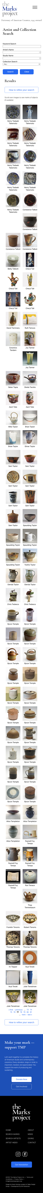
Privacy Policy (18, 1179)
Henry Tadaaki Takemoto (13, 122)
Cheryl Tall (30, 269)
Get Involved (21, 1086)
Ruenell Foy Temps (30, 842)
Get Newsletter (21, 1164)
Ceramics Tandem (13, 349)
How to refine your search (21, 90)
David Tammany (13, 328)
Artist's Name (8, 50)
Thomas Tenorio (13, 947)
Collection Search (10, 61)
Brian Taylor (13, 446)
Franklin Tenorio (13, 927)
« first (11, 1010)
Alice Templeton (13, 821)
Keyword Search (9, 44)
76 (14, 1012)
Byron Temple (13, 644)
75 (11, 1012)
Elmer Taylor (30, 446)
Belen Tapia (13, 387)
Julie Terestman (13, 1006)
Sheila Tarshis (30, 387)
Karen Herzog (16, 1184)
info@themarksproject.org (14, 1181)
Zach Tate (13, 407)
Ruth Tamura (30, 328)
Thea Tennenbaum (30, 906)
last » (30, 1015)
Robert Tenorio (30, 927)
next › (24, 1015)
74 (31, 1010)
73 (28, 1010)
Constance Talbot (30, 229)
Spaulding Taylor (13, 545)
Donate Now (21, 1079)
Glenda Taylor (13, 584)
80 (28, 1012)
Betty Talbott (13, 269)
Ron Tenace (30, 885)
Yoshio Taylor (30, 565)
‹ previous (18, 1010)
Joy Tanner (30, 348)
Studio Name (8, 55)
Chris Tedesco (13, 604)
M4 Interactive (25, 1186)
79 (24, 1012)
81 (31, 1012)
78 (21, 1012)
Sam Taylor (13, 466)
